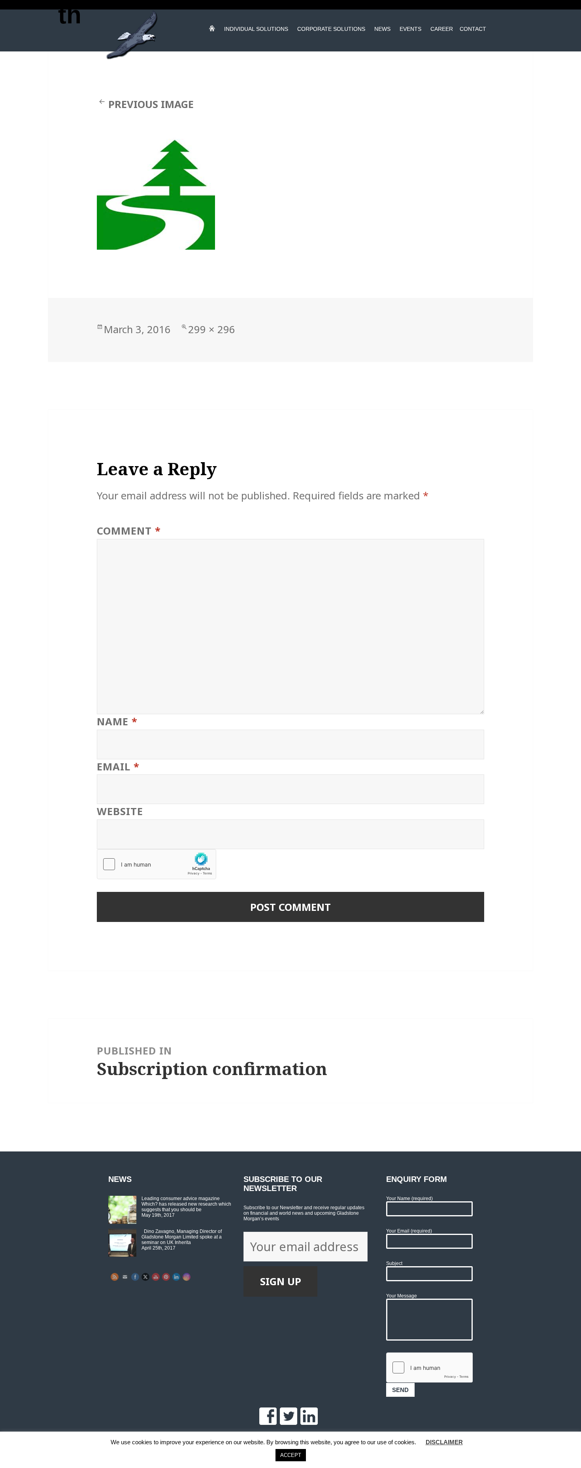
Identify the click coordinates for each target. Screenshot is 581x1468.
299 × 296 (211, 329)
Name (117, 721)
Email (118, 767)
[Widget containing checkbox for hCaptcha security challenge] (156, 864)
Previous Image (151, 104)
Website (120, 811)
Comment (129, 531)
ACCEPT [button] (290, 1455)
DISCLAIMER (444, 1442)
